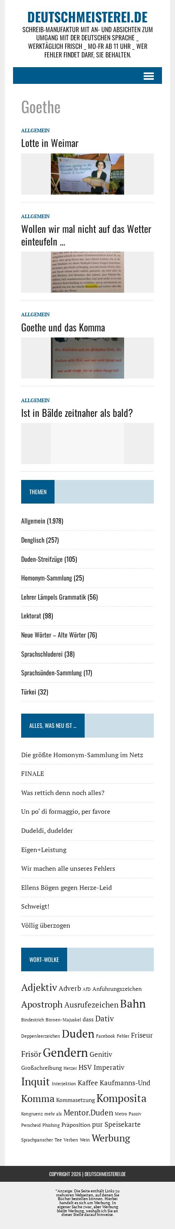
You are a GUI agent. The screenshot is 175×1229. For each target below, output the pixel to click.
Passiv (135, 1114)
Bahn (133, 1003)
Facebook (105, 1036)
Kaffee (88, 1082)
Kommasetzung (75, 1100)
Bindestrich (32, 1020)
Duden (78, 1033)
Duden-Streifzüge (42, 559)
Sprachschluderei (42, 654)
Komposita (121, 1098)
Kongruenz (32, 1114)
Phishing (51, 1125)
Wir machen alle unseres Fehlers (68, 868)
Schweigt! (35, 906)
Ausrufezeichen (91, 1004)
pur (97, 1124)
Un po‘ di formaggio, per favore (65, 811)
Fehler (123, 1036)
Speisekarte (123, 1124)
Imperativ (109, 1067)
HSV (85, 1067)
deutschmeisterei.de (105, 1173)
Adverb (70, 988)
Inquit (35, 1081)
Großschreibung (41, 1067)
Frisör (31, 1054)
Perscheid (31, 1125)
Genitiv (101, 1054)
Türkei (28, 692)
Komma (38, 1098)
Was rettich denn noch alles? (63, 792)
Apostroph (42, 1004)
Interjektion (64, 1084)
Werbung (111, 1137)
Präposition (75, 1124)
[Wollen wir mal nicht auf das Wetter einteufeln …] (87, 287)
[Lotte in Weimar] (87, 188)
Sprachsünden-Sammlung (51, 672)
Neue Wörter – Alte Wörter (53, 635)
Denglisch (32, 540)
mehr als (53, 1114)
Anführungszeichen (117, 988)
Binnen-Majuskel (63, 1020)
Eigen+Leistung (43, 849)
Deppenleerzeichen (40, 1036)
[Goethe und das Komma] (87, 372)
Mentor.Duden (88, 1112)
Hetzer (70, 1068)
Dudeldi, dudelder (47, 830)
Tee (58, 1140)
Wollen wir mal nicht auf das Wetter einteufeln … (86, 234)
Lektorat (31, 615)
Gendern (65, 1052)
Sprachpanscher (37, 1140)
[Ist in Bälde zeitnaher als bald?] (87, 458)
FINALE (32, 773)
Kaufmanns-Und (125, 1082)
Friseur (142, 1035)
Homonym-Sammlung (46, 578)
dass (88, 1019)
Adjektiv (39, 987)
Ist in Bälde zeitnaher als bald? (77, 412)
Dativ (104, 1018)
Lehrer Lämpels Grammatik (53, 597)
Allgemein (35, 130)
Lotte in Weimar (50, 142)
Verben (70, 1140)
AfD (87, 989)
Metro (121, 1114)
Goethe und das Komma (63, 327)
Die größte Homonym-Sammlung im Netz (82, 754)
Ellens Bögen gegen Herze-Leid (66, 887)
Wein (85, 1140)
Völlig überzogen (45, 925)
